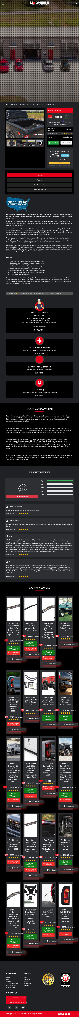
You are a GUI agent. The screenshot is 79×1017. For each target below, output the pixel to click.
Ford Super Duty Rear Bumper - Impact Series (65, 700)
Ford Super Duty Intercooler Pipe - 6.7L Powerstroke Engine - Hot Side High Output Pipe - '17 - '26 (13, 918)
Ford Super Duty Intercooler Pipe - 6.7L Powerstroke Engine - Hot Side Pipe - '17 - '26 (48, 631)
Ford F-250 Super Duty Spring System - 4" (65, 626)
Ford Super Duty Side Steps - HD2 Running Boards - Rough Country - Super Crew (31, 770)
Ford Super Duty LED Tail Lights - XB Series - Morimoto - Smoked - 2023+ (13, 704)
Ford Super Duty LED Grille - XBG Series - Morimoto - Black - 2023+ (13, 844)
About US (26, 978)
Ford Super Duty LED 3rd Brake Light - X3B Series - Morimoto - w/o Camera (48, 845)
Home (8, 978)
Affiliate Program (11, 985)
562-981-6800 (16, 281)
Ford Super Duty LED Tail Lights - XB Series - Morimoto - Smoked (65, 915)
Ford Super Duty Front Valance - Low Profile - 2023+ (31, 626)
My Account (27, 983)
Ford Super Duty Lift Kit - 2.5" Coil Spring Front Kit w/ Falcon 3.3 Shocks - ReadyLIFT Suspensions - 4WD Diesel (13, 772)
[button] (41, 124)
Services (8, 981)
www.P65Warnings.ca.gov (53, 293)
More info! (69, 129)
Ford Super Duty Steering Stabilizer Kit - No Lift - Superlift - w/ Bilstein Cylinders (31, 916)
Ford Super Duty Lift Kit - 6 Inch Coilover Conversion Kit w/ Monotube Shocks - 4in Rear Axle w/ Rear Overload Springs (65, 772)
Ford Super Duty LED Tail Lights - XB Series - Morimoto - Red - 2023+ (48, 769)
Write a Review (23, 496)
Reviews (39, 180)
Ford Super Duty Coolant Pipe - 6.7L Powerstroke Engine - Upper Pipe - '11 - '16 (31, 845)
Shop (7, 980)
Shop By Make (10, 987)
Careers (26, 985)
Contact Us (27, 980)
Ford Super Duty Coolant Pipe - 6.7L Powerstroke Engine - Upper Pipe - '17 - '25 (13, 629)
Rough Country (67, 137)
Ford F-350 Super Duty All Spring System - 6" (31, 700)
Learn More (65, 155)
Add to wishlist (66, 143)
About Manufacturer (39, 190)
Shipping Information (12, 983)
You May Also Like (39, 185)
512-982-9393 (57, 280)
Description (39, 175)
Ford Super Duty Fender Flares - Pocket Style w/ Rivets (48, 700)
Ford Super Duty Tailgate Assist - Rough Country (48, 913)
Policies (26, 981)
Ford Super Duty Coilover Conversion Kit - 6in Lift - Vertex (65, 844)
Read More (39, 373)
